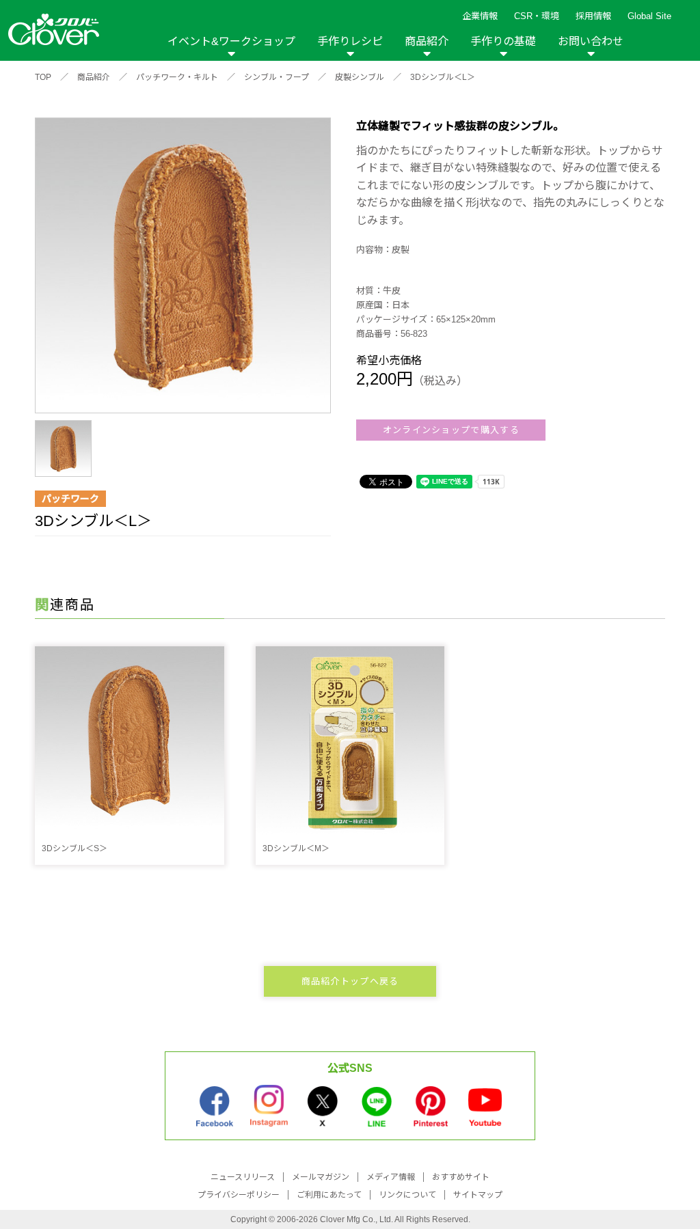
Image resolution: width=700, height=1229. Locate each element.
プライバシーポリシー (239, 1195)
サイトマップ (477, 1195)
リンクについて (407, 1195)
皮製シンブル (359, 77)
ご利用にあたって (329, 1195)
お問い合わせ (590, 41)
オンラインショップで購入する (451, 430)
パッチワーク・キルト (177, 77)
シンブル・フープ (276, 77)
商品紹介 (426, 41)
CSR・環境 (536, 16)
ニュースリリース (243, 1177)
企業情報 (480, 16)
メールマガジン (320, 1177)
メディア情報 (390, 1177)
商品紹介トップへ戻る (350, 981)
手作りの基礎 (503, 41)
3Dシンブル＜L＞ (442, 77)
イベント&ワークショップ (231, 41)
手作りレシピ (350, 41)
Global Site (649, 16)
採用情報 (593, 16)
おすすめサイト (460, 1177)
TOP (43, 77)
